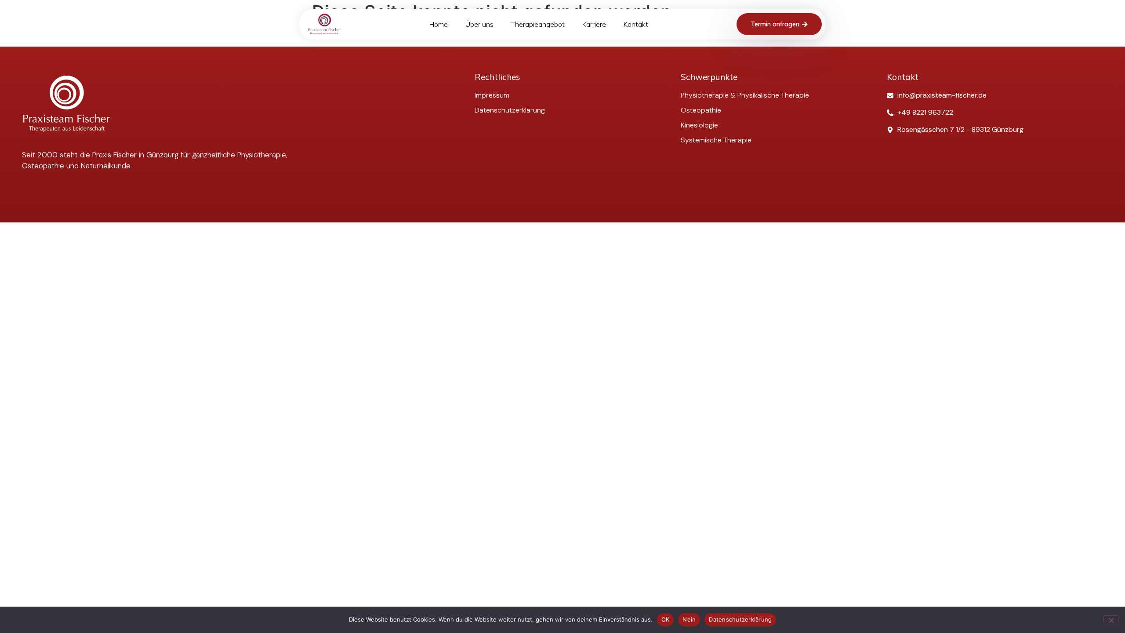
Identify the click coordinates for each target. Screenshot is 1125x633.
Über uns (479, 24)
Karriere (594, 24)
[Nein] (1110, 619)
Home (438, 24)
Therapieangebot (538, 24)
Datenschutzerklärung (740, 619)
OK (665, 619)
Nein (689, 619)
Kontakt (636, 24)
